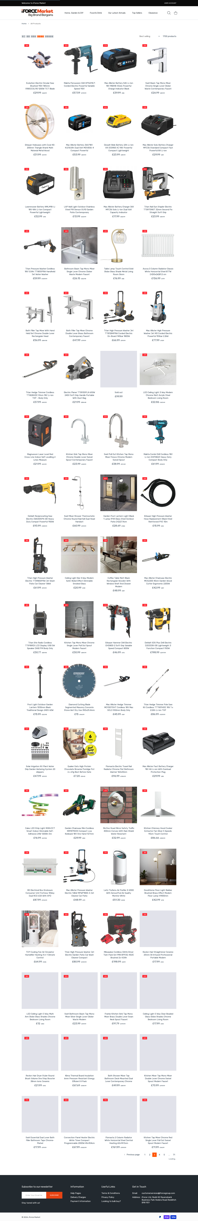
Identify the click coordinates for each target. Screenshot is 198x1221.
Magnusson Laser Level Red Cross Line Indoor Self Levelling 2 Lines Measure (40, 457)
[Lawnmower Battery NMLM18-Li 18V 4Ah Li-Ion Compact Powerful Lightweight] (40, 183)
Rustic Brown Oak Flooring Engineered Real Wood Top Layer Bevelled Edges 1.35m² (40, 1202)
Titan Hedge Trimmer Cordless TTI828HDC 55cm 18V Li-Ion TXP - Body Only (40, 395)
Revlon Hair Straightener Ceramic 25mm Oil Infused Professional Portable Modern (158, 955)
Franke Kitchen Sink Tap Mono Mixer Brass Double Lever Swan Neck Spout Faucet (118, 1017)
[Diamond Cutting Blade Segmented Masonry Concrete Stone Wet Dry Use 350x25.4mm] (79, 681)
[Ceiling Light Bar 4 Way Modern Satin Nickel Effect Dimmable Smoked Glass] (79, 554)
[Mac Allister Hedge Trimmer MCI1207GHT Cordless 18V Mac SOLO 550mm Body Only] (118, 681)
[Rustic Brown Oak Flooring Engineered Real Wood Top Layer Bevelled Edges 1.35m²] (40, 1176)
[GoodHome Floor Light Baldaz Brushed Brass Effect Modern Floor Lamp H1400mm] (158, 867)
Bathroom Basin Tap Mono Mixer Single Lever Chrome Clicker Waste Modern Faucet (79, 272)
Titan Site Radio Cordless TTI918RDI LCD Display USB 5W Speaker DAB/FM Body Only (40, 645)
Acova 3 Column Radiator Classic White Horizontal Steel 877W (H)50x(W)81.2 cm (158, 272)
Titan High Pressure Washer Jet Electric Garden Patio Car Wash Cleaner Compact (79, 955)
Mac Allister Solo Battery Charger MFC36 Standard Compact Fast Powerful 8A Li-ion (158, 148)
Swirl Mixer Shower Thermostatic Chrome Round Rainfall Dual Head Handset (79, 519)
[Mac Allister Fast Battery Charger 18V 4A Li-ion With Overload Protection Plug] (158, 743)
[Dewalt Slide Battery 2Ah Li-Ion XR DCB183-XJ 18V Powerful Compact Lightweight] (118, 121)
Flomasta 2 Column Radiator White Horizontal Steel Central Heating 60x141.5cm (119, 1140)
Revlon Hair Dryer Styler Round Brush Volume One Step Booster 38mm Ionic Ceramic (40, 1078)
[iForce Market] (37, 12)
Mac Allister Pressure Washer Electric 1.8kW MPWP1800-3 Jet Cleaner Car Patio (79, 893)
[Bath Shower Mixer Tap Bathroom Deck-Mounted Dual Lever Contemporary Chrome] (118, 1052)
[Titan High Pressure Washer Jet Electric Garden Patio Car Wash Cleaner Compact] (79, 928)
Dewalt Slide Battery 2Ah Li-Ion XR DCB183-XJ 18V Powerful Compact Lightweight (118, 148)
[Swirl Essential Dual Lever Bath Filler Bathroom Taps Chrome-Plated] (40, 1114)
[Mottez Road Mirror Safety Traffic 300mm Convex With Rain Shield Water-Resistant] (118, 805)
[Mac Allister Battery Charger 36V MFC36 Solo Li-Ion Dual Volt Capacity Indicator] (118, 183)
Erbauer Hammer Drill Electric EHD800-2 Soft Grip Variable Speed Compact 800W (118, 645)
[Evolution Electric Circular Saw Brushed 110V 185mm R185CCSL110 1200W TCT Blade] (40, 60)
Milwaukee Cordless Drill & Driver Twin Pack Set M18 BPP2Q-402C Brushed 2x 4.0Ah (118, 955)
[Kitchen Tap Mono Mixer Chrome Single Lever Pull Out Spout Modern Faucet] (79, 619)
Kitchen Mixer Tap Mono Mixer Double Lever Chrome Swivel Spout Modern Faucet (158, 1078)
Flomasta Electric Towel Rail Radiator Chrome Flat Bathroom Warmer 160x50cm (119, 769)
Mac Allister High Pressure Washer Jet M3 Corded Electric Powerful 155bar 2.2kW (158, 333)
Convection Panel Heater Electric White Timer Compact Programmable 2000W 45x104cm (79, 1140)
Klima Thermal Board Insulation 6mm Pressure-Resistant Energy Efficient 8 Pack (79, 1078)
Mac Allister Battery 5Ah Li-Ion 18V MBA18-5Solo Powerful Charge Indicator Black (118, 86)
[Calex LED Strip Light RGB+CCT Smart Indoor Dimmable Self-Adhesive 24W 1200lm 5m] (40, 805)
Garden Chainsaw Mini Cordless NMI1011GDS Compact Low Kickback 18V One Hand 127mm (79, 831)
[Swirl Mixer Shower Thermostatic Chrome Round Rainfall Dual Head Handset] (79, 493)
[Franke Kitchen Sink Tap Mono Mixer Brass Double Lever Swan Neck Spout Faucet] (118, 990)
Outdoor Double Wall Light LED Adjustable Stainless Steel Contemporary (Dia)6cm (118, 1202)
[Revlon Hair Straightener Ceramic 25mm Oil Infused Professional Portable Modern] (158, 928)
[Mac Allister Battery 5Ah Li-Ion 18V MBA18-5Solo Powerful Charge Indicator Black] (118, 60)
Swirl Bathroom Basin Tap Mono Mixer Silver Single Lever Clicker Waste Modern (79, 1017)
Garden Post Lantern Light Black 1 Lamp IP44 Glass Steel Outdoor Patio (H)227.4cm (118, 519)
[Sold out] (118, 369)
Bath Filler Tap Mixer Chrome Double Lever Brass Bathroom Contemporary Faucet (79, 333)
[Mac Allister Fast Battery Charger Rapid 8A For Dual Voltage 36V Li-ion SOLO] (158, 1176)
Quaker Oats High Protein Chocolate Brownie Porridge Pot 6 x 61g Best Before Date (79, 769)
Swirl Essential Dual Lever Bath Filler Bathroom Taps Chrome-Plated (40, 1140)
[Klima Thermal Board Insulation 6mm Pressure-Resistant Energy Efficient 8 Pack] (79, 1052)
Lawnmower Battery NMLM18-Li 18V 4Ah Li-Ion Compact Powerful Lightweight (40, 210)
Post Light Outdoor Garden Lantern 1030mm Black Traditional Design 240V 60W (40, 707)
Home (24, 24)
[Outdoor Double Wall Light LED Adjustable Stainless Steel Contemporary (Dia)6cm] (118, 1176)
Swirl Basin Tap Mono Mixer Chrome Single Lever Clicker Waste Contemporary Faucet (158, 86)
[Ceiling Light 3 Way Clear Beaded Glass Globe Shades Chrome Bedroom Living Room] (158, 990)
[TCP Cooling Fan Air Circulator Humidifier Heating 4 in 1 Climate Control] (40, 928)
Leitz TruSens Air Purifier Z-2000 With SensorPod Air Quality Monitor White (119, 893)
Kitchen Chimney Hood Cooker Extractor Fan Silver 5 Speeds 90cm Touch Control (158, 831)
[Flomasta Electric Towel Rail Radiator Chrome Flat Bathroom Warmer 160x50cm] (118, 743)
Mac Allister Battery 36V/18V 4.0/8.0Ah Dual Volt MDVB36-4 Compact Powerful (79, 148)
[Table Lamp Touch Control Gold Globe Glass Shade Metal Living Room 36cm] (118, 245)
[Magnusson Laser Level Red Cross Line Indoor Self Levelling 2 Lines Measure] (40, 431)
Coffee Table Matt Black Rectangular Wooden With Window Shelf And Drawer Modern (119, 582)
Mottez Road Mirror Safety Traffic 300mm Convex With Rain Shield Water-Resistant (118, 831)
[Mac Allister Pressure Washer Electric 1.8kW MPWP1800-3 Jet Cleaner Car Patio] (79, 867)
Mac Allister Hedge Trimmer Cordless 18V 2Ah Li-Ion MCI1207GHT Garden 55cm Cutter (79, 1203)
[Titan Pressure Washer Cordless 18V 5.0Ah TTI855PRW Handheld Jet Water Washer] (40, 245)
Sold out (119, 392)
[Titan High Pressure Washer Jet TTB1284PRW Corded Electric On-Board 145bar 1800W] (118, 307)
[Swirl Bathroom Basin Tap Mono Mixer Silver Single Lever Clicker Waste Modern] (79, 990)
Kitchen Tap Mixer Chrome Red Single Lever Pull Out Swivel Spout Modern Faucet (158, 1140)
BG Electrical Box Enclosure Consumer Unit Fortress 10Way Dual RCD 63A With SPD (40, 893)
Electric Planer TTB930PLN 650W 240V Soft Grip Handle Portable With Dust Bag (79, 395)
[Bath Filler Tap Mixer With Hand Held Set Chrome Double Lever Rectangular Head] (40, 307)
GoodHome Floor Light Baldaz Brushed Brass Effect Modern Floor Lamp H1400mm (158, 893)
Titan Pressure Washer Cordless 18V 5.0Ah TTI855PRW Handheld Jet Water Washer (40, 272)
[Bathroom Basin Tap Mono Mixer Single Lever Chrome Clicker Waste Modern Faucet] (79, 245)
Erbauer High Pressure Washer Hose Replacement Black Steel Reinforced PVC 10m (158, 519)
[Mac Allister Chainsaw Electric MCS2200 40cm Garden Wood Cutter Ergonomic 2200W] (158, 554)
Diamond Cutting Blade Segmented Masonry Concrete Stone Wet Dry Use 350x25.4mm (79, 707)
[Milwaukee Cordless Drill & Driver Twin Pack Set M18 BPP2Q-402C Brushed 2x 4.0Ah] (118, 928)
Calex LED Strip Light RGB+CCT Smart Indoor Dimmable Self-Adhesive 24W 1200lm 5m (40, 831)
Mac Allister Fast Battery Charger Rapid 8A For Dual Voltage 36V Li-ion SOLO (158, 1202)
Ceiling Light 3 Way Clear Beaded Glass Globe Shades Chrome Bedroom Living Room (158, 1017)
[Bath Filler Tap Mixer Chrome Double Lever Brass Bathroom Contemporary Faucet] (79, 307)
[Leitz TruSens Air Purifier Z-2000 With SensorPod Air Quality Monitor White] (118, 867)
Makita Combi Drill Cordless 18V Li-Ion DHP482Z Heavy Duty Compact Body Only (158, 457)
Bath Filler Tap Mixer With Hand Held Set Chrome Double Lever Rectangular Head (40, 333)
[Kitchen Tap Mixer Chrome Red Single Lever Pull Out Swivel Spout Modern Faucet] (158, 1114)
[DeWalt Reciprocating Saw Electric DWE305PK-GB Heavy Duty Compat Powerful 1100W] (40, 493)
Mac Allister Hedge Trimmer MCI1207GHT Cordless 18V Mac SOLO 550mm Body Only (118, 707)
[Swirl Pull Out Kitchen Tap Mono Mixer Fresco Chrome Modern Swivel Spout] (118, 431)
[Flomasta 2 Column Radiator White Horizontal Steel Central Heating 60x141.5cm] (118, 1114)
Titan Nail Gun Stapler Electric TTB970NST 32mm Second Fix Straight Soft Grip (158, 210)
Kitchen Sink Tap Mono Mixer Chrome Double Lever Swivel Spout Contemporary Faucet (79, 457)
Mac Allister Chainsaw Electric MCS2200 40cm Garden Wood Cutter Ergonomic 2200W (158, 581)
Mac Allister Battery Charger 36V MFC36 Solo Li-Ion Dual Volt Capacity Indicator (119, 210)
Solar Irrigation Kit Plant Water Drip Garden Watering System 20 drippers (40, 769)
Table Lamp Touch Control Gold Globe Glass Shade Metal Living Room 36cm (118, 272)
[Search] (169, 13)
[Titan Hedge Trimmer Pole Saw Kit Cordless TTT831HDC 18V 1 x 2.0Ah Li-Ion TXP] (158, 681)
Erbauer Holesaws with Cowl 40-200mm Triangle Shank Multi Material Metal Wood (40, 148)
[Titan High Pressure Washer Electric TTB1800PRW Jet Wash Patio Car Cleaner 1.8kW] (40, 554)
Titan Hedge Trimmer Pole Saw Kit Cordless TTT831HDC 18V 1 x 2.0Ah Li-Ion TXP (158, 707)
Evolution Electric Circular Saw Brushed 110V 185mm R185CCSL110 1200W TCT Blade (40, 86)
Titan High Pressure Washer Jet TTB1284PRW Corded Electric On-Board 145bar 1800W (118, 333)
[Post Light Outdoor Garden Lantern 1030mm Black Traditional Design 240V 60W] (40, 681)
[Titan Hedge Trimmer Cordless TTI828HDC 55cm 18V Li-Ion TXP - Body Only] (40, 369)
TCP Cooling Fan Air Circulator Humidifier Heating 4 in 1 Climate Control (40, 955)
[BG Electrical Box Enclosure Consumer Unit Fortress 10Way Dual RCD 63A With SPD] (40, 867)
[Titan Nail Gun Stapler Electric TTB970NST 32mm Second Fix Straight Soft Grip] (158, 183)
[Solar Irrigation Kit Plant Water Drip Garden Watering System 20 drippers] (40, 743)
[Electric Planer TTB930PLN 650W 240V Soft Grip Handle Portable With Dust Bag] (79, 369)
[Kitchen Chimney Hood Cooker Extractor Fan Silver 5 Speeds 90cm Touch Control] (158, 805)
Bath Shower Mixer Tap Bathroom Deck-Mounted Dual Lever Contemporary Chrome (119, 1078)
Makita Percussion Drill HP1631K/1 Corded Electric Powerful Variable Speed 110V (79, 86)
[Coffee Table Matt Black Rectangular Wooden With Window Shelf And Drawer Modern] (118, 554)
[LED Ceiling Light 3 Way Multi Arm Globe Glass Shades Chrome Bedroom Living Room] (40, 990)
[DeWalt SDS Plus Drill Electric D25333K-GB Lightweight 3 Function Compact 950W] (158, 619)
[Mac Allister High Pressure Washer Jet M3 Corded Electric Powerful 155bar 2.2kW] (158, 307)
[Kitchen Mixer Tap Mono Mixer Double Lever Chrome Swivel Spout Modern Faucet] (158, 1052)
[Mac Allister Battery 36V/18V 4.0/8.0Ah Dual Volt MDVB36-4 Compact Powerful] (79, 121)
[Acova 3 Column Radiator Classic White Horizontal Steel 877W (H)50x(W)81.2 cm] (158, 245)
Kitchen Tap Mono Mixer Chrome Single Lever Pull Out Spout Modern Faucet (79, 645)
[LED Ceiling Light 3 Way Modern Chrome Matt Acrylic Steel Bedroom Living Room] (158, 369)
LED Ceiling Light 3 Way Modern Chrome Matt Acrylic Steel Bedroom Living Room (158, 395)
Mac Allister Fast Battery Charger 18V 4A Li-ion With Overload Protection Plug (158, 769)
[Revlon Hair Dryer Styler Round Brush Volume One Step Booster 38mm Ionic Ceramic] (40, 1052)
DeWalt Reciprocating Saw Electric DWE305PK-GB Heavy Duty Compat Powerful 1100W (40, 519)
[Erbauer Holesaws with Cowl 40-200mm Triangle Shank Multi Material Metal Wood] (40, 121)
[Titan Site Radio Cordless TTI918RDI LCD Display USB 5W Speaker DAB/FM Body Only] (40, 619)
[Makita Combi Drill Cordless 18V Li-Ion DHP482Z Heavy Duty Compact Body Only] (158, 431)
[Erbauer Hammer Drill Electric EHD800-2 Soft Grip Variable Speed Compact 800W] (118, 619)
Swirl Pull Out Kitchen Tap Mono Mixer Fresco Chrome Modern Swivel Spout (118, 457)
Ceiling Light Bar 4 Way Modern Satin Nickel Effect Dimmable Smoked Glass (79, 581)
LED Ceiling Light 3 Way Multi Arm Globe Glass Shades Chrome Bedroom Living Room (40, 1017)
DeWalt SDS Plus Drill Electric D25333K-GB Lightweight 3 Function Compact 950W (158, 645)
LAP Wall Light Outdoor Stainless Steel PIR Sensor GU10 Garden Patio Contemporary (79, 210)
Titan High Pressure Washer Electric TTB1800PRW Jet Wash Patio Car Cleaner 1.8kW (40, 581)
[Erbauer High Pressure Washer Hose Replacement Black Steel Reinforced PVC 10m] (158, 493)
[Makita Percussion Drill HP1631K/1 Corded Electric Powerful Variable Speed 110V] (79, 60)
